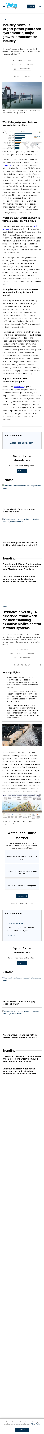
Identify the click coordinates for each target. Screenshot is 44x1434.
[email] (29, 76)
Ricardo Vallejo (22, 726)
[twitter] (22, 76)
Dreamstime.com (33, 726)
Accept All (22, 1429)
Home (4, 19)
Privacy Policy (35, 1424)
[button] (4, 6)
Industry (6, 606)
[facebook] (15, 76)
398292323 (12, 726)
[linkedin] (18, 76)
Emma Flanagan (21, 649)
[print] (40, 76)
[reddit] (26, 76)
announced (19, 387)
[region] (22, 1426)
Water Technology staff (22, 61)
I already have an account (22, 903)
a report (8, 165)
